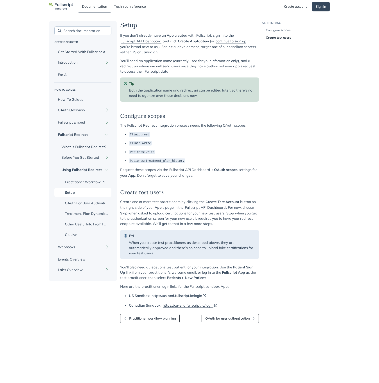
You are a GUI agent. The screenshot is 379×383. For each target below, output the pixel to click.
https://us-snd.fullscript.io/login (177, 295)
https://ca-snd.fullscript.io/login (188, 305)
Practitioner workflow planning (152, 318)
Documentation (94, 6)
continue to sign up (231, 41)
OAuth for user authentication (227, 318)
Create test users (278, 38)
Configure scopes (278, 30)
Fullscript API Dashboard (141, 41)
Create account (295, 6)
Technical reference (130, 6)
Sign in (321, 6)
